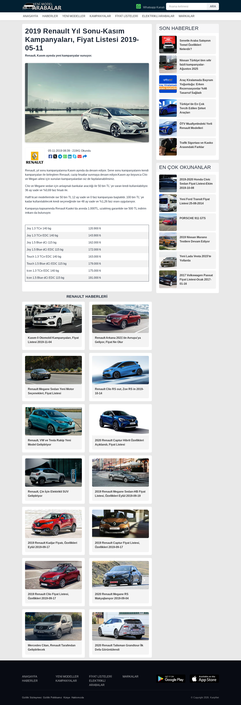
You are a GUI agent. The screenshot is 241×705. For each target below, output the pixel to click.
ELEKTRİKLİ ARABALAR (158, 16)
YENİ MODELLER (73, 16)
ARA (213, 6)
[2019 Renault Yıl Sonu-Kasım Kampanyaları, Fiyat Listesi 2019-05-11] (50, 156)
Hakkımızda (77, 697)
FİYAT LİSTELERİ (126, 16)
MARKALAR (187, 16)
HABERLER (50, 16)
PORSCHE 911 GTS (193, 218)
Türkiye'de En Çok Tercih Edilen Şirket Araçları (193, 108)
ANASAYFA (30, 16)
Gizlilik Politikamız (52, 697)
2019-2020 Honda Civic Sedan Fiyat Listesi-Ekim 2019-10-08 (196, 183)
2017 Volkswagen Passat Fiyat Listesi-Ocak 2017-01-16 (196, 279)
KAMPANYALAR (100, 16)
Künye (67, 697)
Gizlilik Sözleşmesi (32, 697)
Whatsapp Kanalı (153, 7)
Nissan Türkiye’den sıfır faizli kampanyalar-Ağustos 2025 (195, 64)
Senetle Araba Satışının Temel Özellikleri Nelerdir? (195, 45)
